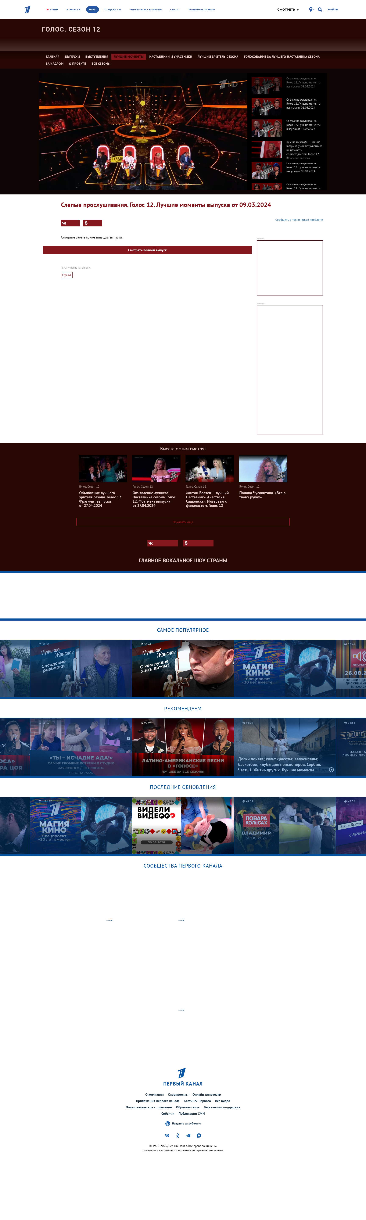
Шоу (92, 9)
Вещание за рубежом (186, 1123)
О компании (154, 1094)
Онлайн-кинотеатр (207, 1094)
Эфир (54, 9)
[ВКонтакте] (70, 223)
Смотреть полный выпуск (147, 250)
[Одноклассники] (92, 223)
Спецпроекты (178, 1094)
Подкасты (112, 9)
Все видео (222, 1101)
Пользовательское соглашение (149, 1107)
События (167, 1113)
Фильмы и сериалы (146, 9)
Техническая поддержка (222, 1107)
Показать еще (183, 522)
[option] (287, 83)
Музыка (66, 275)
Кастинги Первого (197, 1101)
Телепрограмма (202, 9)
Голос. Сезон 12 (71, 29)
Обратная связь (188, 1107)
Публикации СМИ (192, 1113)
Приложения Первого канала (158, 1101)
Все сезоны (101, 64)
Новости (74, 9)
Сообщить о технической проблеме (299, 220)
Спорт (175, 9)
